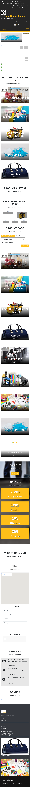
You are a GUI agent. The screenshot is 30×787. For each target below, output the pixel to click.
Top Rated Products (7, 242)
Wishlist (22, 5)
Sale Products (20, 236)
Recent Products (19, 239)
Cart (27, 5)
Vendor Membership (23, 7)
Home (14, 5)
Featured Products (7, 239)
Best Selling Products (8, 236)
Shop (18, 5)
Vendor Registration (13, 7)
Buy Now (15, 473)
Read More (12, 665)
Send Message (15, 634)
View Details (9, 57)
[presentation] (21, 47)
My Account (5, 29)
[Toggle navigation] (27, 29)
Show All (25, 246)
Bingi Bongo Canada (15, 16)
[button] (26, 57)
